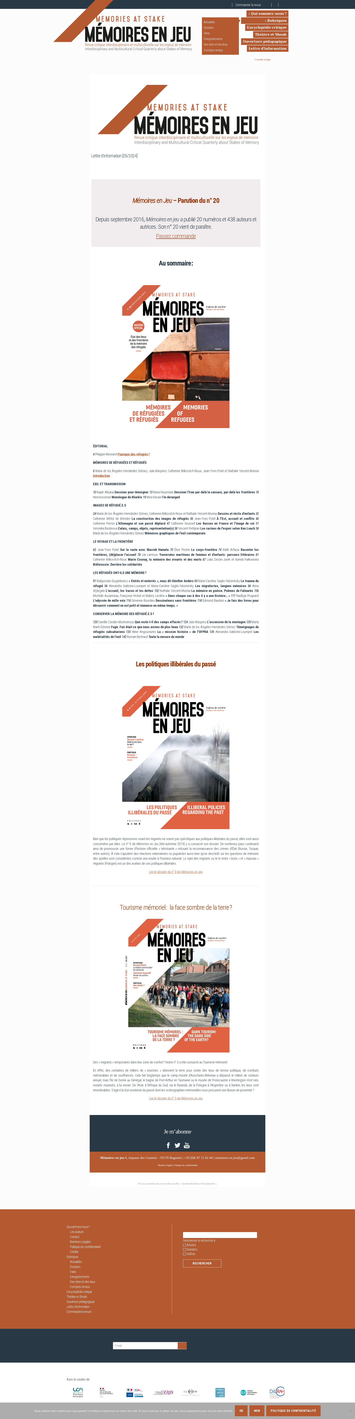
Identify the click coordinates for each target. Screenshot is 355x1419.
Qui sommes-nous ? (269, 13)
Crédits (74, 1252)
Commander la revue (248, 5)
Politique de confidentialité (185, 1165)
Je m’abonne (177, 1131)
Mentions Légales (80, 1242)
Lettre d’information (268, 48)
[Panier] (268, 5)
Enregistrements (213, 39)
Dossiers (209, 27)
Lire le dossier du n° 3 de (176, 1098)
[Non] (350, 1411)
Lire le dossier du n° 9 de (176, 872)
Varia (206, 33)
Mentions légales (165, 1165)
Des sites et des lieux (215, 44)
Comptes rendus (213, 50)
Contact (74, 1237)
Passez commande (176, 235)
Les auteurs (77, 1232)
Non (257, 1411)
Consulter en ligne (263, 59)
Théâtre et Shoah (271, 34)
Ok (241, 1411)
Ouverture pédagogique (265, 41)
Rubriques (277, 20)
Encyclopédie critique (267, 27)
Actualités (209, 22)
